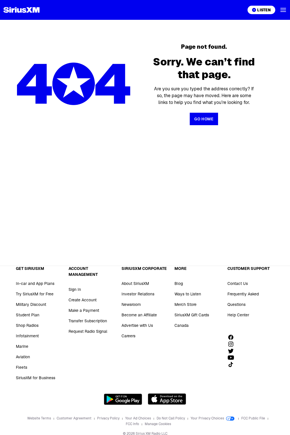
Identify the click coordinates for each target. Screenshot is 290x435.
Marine (22, 346)
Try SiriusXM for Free (35, 294)
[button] (283, 10)
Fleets (21, 367)
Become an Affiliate (139, 314)
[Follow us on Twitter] (232, 350)
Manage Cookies (158, 424)
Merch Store (185, 304)
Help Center (238, 314)
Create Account (83, 299)
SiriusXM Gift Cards (191, 314)
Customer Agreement (74, 418)
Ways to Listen (187, 294)
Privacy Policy (108, 418)
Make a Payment (84, 310)
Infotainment (27, 335)
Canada (181, 325)
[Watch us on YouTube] (232, 357)
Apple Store (167, 399)
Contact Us (237, 283)
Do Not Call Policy (171, 418)
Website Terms (39, 418)
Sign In (75, 289)
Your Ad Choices (138, 418)
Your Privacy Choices (208, 418)
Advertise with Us (137, 325)
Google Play (123, 399)
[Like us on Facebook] (232, 337)
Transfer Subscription (88, 320)
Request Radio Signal (88, 331)
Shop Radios (27, 325)
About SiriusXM (135, 283)
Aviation (23, 356)
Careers (128, 335)
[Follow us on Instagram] (232, 344)
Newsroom (131, 304)
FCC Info (133, 424)
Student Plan (27, 314)
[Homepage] (21, 10)
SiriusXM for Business (35, 377)
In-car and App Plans (35, 283)
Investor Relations (137, 294)
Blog (178, 283)
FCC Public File (253, 418)
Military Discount (31, 304)
